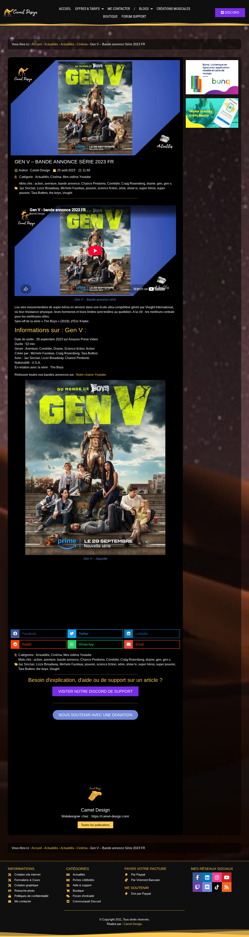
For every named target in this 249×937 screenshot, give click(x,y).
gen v (167, 183)
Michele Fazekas (72, 188)
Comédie (113, 183)
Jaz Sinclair (27, 188)
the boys (55, 192)
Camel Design (133, 924)
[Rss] (226, 887)
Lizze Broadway (48, 188)
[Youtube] (226, 877)
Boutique (110, 16)
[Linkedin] (207, 877)
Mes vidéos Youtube (77, 177)
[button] (39, 633)
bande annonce (69, 183)
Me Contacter (119, 9)
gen (159, 183)
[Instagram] (217, 877)
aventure (51, 183)
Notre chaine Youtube (91, 374)
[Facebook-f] (197, 877)
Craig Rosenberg (133, 183)
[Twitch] (197, 887)
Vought (67, 192)
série (122, 188)
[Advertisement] (95, 598)
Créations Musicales (173, 9)
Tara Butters (39, 192)
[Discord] (207, 887)
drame (151, 183)
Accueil (65, 9)
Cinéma (82, 44)
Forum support (134, 16)
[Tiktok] (217, 887)
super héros (147, 188)
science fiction (107, 188)
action (39, 183)
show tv (132, 188)
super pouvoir (165, 664)
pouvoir (91, 188)
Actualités (51, 44)
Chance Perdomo (93, 183)
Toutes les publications (95, 825)
